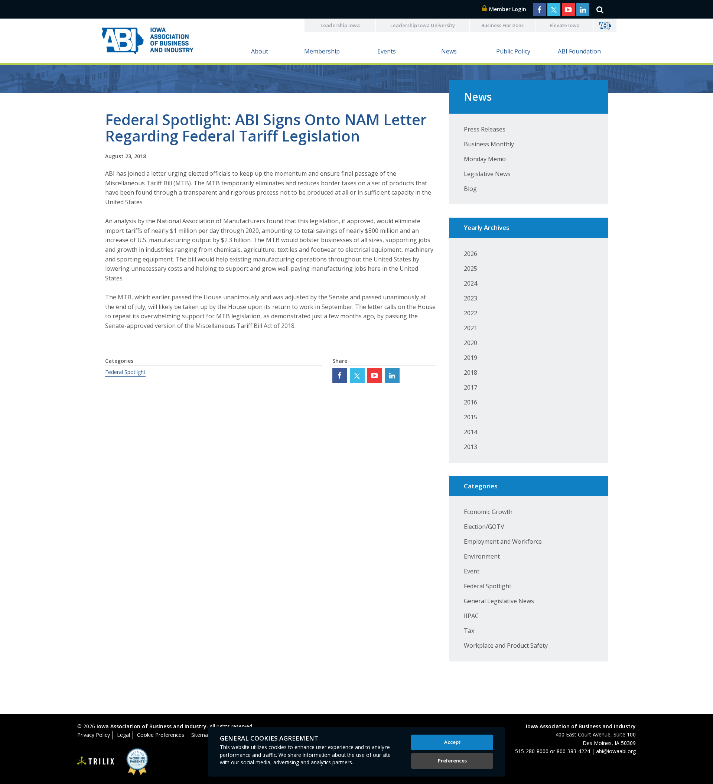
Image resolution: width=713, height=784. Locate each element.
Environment (482, 556)
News (449, 51)
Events (386, 51)
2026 (470, 254)
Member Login (507, 9)
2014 (470, 432)
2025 (470, 268)
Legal (123, 734)
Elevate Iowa (565, 25)
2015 (470, 417)
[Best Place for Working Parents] (131, 761)
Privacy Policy (93, 734)
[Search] (599, 9)
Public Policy (513, 51)
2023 (470, 298)
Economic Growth (488, 512)
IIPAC (471, 616)
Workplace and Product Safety (506, 645)
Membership (322, 51)
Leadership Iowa (340, 25)
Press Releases (484, 129)
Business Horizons (502, 25)
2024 (470, 283)
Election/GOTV (484, 527)
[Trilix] (95, 762)
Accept (452, 742)
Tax (469, 631)
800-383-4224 (573, 751)
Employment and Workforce (503, 541)
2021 (470, 328)
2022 (470, 313)
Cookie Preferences (160, 734)
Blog (470, 189)
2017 (470, 387)
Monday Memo (485, 159)
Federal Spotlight (125, 371)
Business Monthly (489, 144)
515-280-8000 (531, 751)
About (259, 51)
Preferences (452, 760)
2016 (470, 402)
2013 (470, 447)
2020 (470, 343)
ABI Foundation (579, 51)
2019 (470, 358)
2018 (470, 372)
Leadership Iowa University (422, 25)
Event (471, 571)
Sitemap (201, 734)
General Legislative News (499, 601)
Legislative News (487, 174)
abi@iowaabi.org (616, 751)
